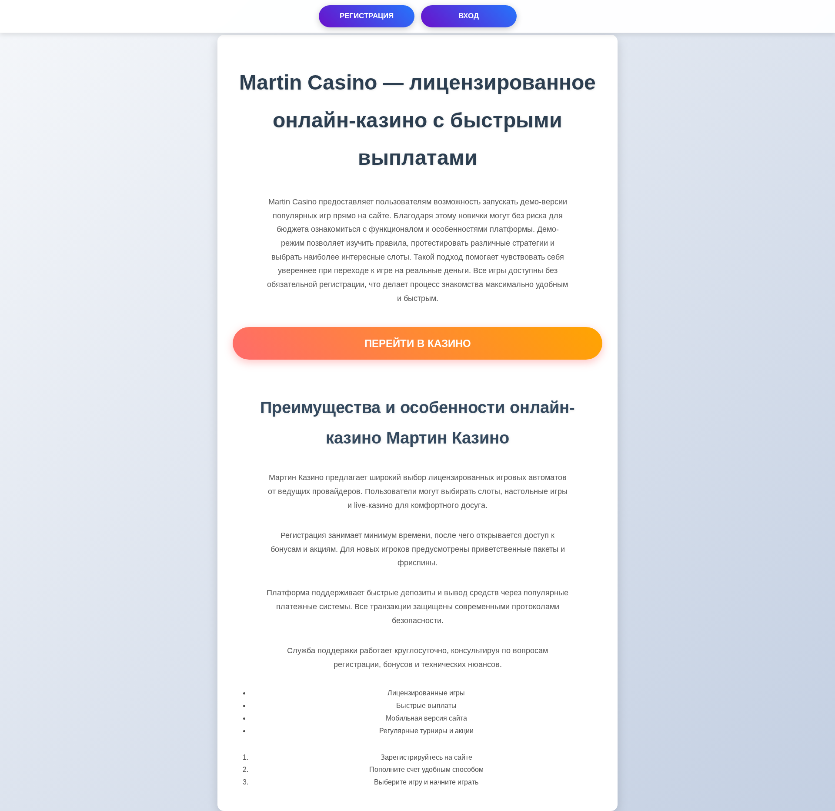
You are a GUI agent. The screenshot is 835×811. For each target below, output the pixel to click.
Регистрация (367, 16)
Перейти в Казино (417, 343)
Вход (468, 16)
